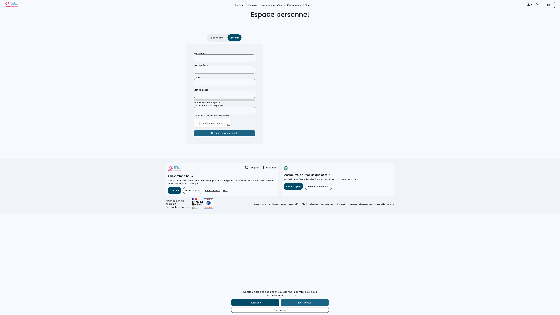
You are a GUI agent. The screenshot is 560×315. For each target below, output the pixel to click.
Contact (174, 190)
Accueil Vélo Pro (262, 204)
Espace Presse (212, 190)
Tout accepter (305, 302)
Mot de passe (201, 89)
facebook (271, 167)
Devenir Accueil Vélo (318, 186)
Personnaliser (280, 310)
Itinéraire (240, 5)
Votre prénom (201, 65)
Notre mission (192, 190)
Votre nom (199, 52)
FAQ (225, 190)
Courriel (198, 77)
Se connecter (216, 37)
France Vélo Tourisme (383, 204)
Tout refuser (255, 302)
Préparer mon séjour (272, 5)
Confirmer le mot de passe (208, 105)
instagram (254, 167)
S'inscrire (234, 37)
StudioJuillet (365, 204)
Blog (307, 5)
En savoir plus (293, 186)
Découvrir (253, 5)
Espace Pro (294, 204)
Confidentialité (327, 204)
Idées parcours (294, 5)
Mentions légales (310, 204)
